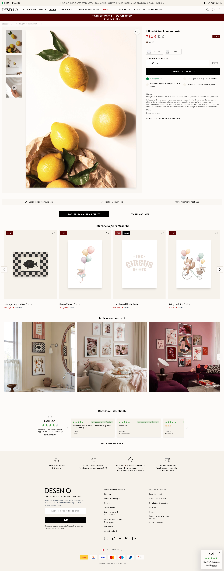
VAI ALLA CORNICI (140, 214)
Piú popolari (29, 10)
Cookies (152, 507)
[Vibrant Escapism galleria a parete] (184, 357)
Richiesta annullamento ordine (159, 517)
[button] (215, 63)
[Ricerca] (208, 9)
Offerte (106, 10)
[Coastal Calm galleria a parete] (39, 357)
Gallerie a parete (121, 10)
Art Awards (109, 527)
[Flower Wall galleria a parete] (112, 357)
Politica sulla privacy (73, 526)
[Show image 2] (14, 65)
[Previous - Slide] (4, 269)
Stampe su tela (67, 10)
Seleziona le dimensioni (157, 58)
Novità (42, 10)
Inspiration (139, 10)
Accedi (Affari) (110, 531)
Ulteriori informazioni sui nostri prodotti (163, 118)
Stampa (107, 494)
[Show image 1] (14, 41)
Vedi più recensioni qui (112, 443)
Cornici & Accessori (88, 10)
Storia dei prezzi (153, 113)
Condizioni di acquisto (159, 503)
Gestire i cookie (156, 523)
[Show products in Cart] (219, 10)
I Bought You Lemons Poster (30, 24)
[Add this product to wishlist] (137, 32)
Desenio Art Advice (157, 489)
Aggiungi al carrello (183, 71)
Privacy (152, 512)
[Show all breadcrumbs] (5, 24)
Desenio (119, 564)
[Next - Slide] (220, 269)
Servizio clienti (155, 494)
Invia (65, 520)
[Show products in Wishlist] (213, 10)
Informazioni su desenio (114, 489)
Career (107, 503)
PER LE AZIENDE (155, 10)
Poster (52, 10)
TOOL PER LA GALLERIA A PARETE (84, 214)
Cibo (13, 24)
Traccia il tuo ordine (157, 498)
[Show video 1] (14, 87)
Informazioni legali (112, 498)
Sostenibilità (109, 507)
